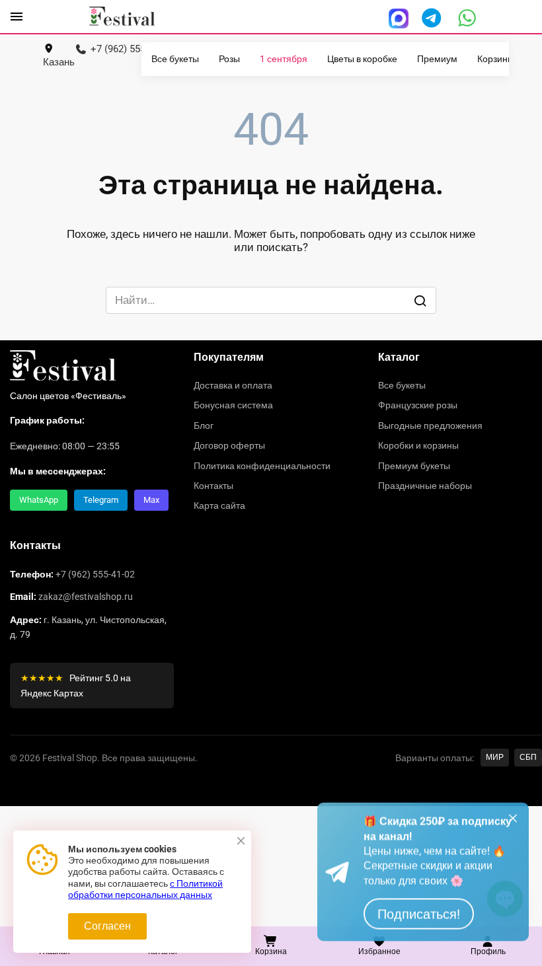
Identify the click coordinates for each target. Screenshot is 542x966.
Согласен (107, 926)
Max (151, 500)
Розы (229, 59)
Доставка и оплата (233, 385)
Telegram (100, 500)
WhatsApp (38, 500)
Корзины (495, 59)
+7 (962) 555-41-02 (95, 574)
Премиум (437, 59)
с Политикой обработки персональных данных (145, 889)
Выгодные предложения (430, 425)
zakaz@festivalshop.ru (85, 596)
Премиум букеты (414, 466)
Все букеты (175, 59)
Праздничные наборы (425, 485)
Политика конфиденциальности (262, 466)
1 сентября (283, 59)
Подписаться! (418, 925)
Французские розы (417, 405)
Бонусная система (233, 405)
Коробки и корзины (418, 445)
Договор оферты (229, 445)
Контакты (213, 485)
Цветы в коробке (362, 59)
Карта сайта (219, 505)
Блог (203, 425)
